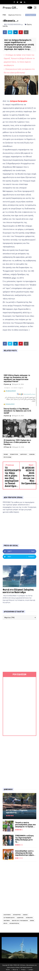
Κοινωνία (32, 454)
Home (8, 969)
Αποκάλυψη (29, 917)
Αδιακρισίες (20, 917)
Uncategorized (19, 15)
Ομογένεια (7, 920)
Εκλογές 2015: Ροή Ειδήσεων (20, 920)
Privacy (23, 969)
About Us (15, 969)
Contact (30, 969)
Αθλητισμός (7, 914)
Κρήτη (5, 923)
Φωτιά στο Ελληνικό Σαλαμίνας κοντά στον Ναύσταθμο (18, 591)
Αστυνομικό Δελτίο (9, 917)
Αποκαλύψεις (17, 914)
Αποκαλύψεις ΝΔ (14, 923)
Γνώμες (6, 454)
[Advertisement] (19, 645)
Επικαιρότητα (14, 454)
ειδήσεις (25, 914)
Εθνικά (32, 920)
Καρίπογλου (23, 454)
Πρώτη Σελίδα (7, 457)
